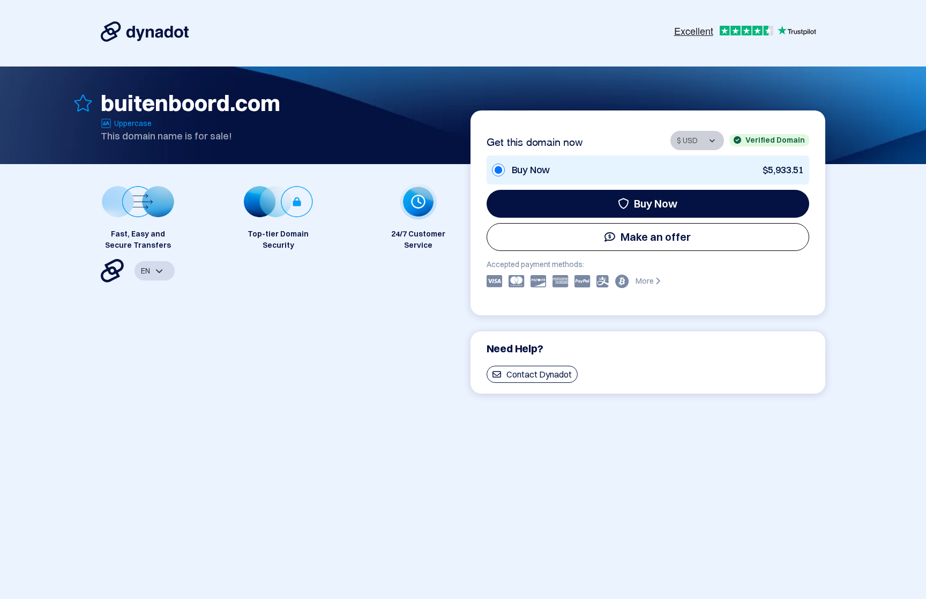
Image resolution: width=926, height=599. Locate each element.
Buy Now (655, 203)
